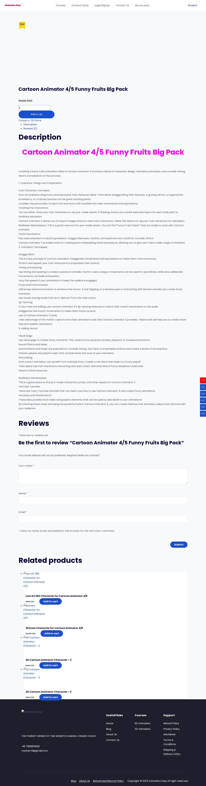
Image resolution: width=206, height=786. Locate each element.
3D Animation (143, 723)
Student (192, 5)
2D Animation (143, 729)
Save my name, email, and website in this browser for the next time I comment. (68, 531)
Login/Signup (102, 5)
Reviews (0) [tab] (30, 128)
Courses (60, 5)
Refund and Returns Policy (108, 781)
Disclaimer (169, 734)
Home (109, 723)
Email (23, 512)
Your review (26, 465)
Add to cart (36, 114)
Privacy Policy (171, 729)
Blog (108, 729)
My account (142, 5)
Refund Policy (171, 723)
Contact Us (122, 5)
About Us (111, 734)
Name (23, 493)
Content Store (80, 5)
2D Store (36, 120)
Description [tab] (30, 124)
